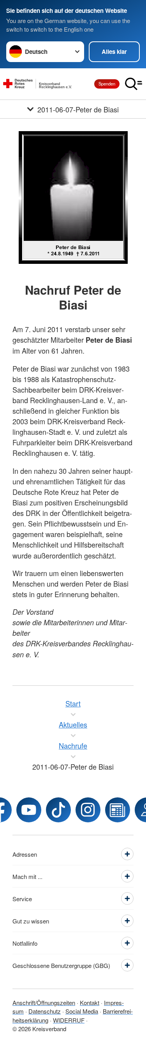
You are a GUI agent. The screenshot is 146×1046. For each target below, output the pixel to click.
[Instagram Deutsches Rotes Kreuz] (88, 809)
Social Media (81, 1011)
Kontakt (89, 1002)
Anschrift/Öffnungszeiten (43, 1002)
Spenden (107, 83)
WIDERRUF (68, 1020)
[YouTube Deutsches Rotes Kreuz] (28, 809)
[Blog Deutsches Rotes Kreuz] (117, 809)
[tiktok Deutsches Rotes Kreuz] (58, 809)
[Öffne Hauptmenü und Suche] (133, 84)
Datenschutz (44, 1011)
